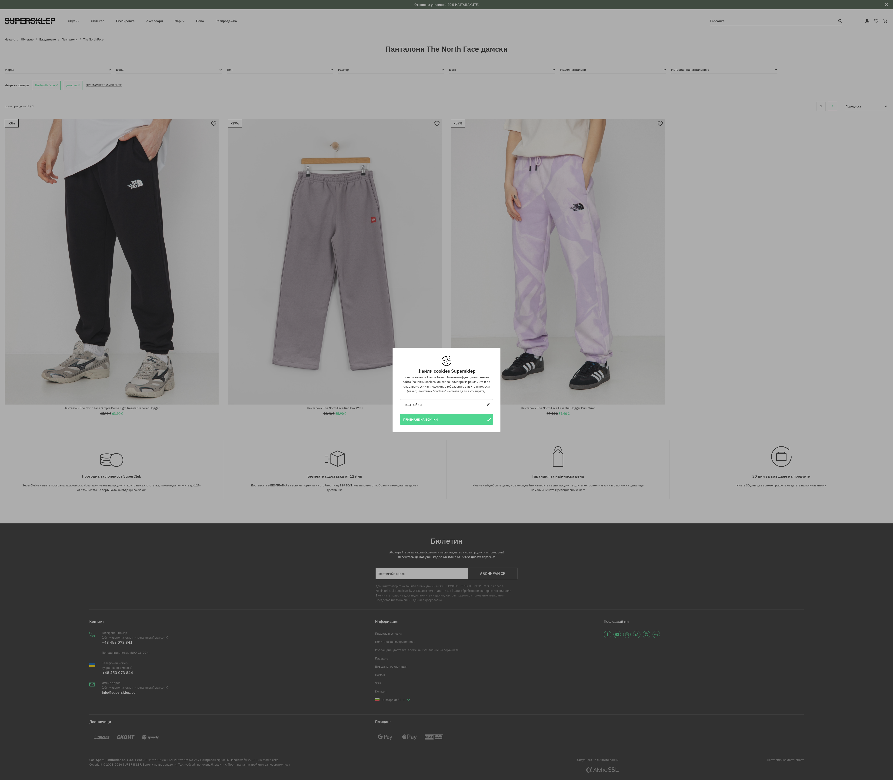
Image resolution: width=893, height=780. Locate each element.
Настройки (412, 405)
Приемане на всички (420, 419)
